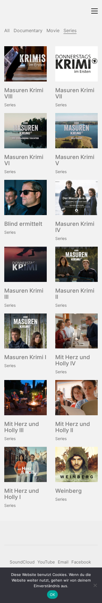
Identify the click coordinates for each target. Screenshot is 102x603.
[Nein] (95, 585)
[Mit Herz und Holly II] (76, 397)
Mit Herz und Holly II (72, 427)
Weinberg (68, 491)
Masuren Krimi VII (74, 93)
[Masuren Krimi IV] (76, 197)
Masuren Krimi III (23, 294)
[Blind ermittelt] (25, 197)
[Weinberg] (76, 464)
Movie (53, 30)
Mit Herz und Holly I (21, 494)
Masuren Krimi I (25, 357)
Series (69, 30)
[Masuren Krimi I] (25, 331)
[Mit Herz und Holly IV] (76, 331)
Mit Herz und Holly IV (72, 360)
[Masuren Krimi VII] (76, 63)
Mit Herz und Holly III (21, 427)
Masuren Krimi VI (23, 160)
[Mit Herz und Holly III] (25, 397)
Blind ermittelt (23, 224)
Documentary (28, 30)
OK (52, 594)
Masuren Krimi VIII (23, 93)
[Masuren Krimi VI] (25, 130)
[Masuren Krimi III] (25, 264)
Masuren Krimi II (74, 294)
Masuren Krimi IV (74, 227)
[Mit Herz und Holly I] (25, 464)
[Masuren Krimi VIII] (25, 63)
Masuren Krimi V (74, 160)
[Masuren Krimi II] (76, 264)
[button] (94, 11)
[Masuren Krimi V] (76, 130)
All (7, 30)
